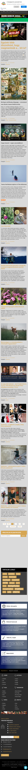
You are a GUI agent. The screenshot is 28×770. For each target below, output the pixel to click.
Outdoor (8, 203)
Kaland (16, 678)
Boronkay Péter (18, 694)
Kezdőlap (4, 19)
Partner (3, 703)
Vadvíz (16, 680)
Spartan (4, 682)
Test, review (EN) (13, 732)
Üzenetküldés (5, 755)
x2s (9, 592)
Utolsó (19, 526)
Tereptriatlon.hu (4, 670)
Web (3, 707)
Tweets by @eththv (5, 718)
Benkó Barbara (18, 691)
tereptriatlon (8, 589)
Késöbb (16, 6)
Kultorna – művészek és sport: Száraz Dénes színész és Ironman (13, 506)
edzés (4, 574)
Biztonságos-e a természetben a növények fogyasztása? (11, 343)
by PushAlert (4, 8)
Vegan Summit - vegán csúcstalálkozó (12, 143)
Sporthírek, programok (14, 724)
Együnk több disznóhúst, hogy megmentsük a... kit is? (13, 45)
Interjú (11, 11)
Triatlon (3, 691)
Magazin (4, 705)
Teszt (7, 11)
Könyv (16, 707)
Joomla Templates (14, 764)
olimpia (12, 583)
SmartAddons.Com (6, 764)
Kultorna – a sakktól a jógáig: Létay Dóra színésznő (12, 425)
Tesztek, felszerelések (14, 728)
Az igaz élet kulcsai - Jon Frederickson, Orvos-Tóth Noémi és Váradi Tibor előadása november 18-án (14, 385)
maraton (15, 580)
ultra (4, 592)
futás (18, 574)
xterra (16, 592)
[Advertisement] (14, 553)
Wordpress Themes (22, 764)
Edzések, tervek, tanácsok (14, 726)
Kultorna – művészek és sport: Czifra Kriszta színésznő (13, 467)
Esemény (17, 708)
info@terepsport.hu (7, 749)
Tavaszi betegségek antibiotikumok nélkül (12, 307)
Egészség (8, 64)
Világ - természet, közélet (11, 120)
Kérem (23, 6)
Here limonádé (5, 226)
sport (17, 583)
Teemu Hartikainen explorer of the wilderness (14, 184)
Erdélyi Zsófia (10, 19)
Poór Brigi (17, 692)
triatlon (19, 589)
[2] (23, 55)
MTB (5, 583)
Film (16, 705)
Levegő (16, 682)
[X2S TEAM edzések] (14, 16)
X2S (3, 680)
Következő (13, 526)
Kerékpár (4, 692)
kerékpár (6, 580)
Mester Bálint (18, 696)
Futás (3, 694)
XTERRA (4, 678)
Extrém (16, 684)
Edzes (4, 11)
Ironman (12, 577)
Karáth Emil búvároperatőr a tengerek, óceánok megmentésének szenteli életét (13, 267)
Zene (16, 703)
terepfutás (13, 586)
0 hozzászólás (11, 62)
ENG (14, 11)
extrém (11, 574)
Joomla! (3, 765)
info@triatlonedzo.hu (7, 751)
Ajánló (7, 400)
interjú (5, 577)
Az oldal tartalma (12, 730)
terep (4, 586)
